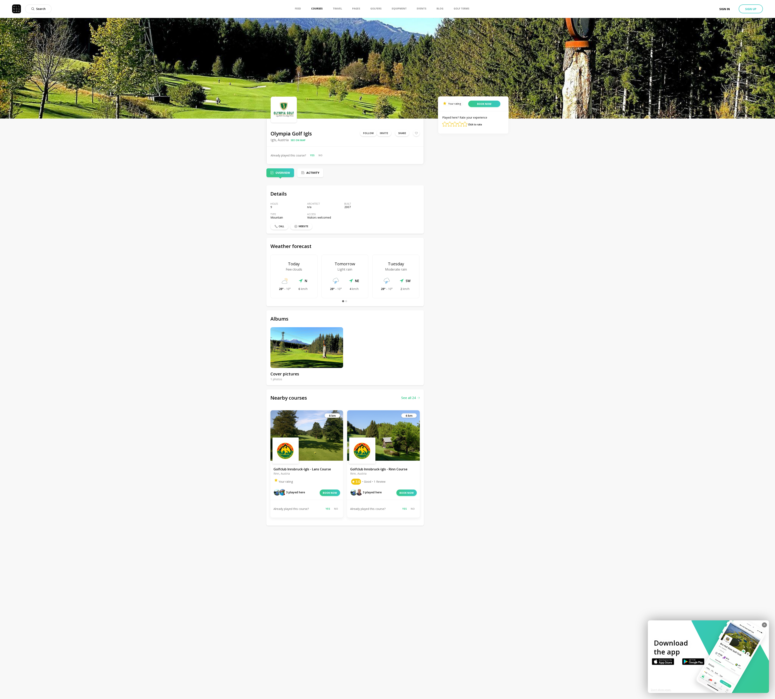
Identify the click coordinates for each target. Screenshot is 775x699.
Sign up (750, 9)
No (320, 155)
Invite (384, 133)
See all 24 (408, 398)
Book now (330, 493)
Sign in (724, 9)
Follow (368, 133)
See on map (298, 140)
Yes (312, 155)
